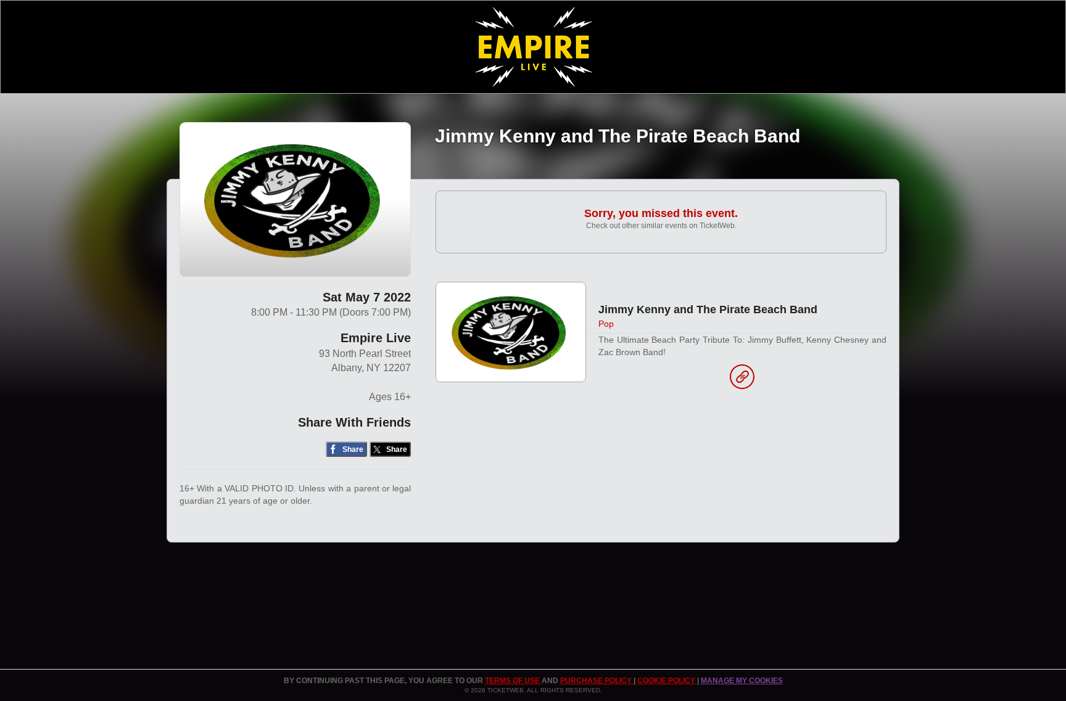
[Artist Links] (742, 379)
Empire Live (376, 338)
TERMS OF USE (513, 680)
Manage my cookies (742, 680)
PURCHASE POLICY (597, 680)
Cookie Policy (667, 680)
